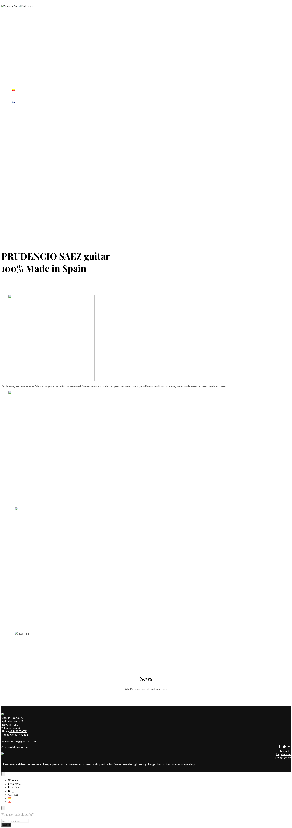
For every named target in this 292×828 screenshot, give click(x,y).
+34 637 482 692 (19, 734)
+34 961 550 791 (18, 731)
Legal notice (283, 754)
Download (14, 787)
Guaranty (285, 751)
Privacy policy (283, 757)
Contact (13, 794)
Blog (11, 791)
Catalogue (14, 784)
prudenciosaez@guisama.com (18, 741)
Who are (17, 30)
